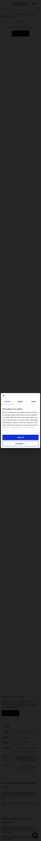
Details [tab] (20, 401)
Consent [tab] (7, 401)
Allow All (20, 437)
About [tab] (33, 401)
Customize (19, 444)
